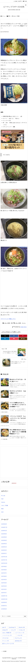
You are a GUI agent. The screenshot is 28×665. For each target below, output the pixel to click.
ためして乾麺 (16, 16)
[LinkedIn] (5, 338)
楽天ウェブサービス (8, 643)
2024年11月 (4, 527)
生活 (2, 512)
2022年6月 (4, 540)
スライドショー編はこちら (8, 318)
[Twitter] (5, 336)
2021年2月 (4, 589)
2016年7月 (4, 605)
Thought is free (22, 661)
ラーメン (24, 323)
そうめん (22, 630)
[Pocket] (14, 338)
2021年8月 (4, 569)
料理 (9, 16)
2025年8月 (4, 524)
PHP (2, 499)
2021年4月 (4, 582)
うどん (13, 630)
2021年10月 (4, 563)
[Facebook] (14, 336)
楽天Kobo (18, 640)
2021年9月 (4, 566)
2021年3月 (4, 586)
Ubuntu (3, 502)
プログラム (18, 638)
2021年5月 (4, 579)
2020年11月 (4, 596)
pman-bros (23, 327)
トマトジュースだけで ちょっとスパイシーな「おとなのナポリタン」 (18, 418)
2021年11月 (4, 560)
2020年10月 (4, 599)
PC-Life (3, 495)
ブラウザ (5, 638)
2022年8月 (4, 537)
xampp (5, 630)
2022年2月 (4, 550)
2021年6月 (4, 576)
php (4, 627)
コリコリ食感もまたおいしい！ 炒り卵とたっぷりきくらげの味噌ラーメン (18, 404)
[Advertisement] (14, 289)
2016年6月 (4, 609)
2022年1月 (4, 553)
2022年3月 (4, 547)
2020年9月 (4, 602)
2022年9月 (4, 533)
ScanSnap (12, 627)
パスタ (19, 635)
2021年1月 (3, 592)
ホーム (3, 16)
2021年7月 (4, 573)
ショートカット (19, 632)
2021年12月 (4, 556)
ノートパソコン (7, 635)
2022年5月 (4, 543)
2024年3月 (4, 530)
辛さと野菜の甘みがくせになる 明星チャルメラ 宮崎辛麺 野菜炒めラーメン (18, 431)
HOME (16, 1)
